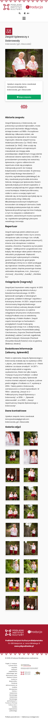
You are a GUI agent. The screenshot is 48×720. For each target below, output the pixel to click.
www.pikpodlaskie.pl (24, 646)
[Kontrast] (24, 13)
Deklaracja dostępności (30, 717)
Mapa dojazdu (24, 97)
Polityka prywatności (12, 717)
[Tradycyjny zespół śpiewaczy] (8, 31)
